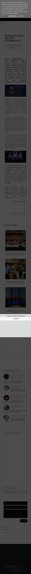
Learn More (12, 16)
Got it (21, 16)
